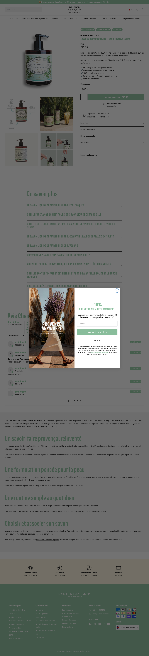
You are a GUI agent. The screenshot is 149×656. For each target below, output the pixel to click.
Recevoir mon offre (97, 332)
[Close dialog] (117, 291)
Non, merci (97, 340)
